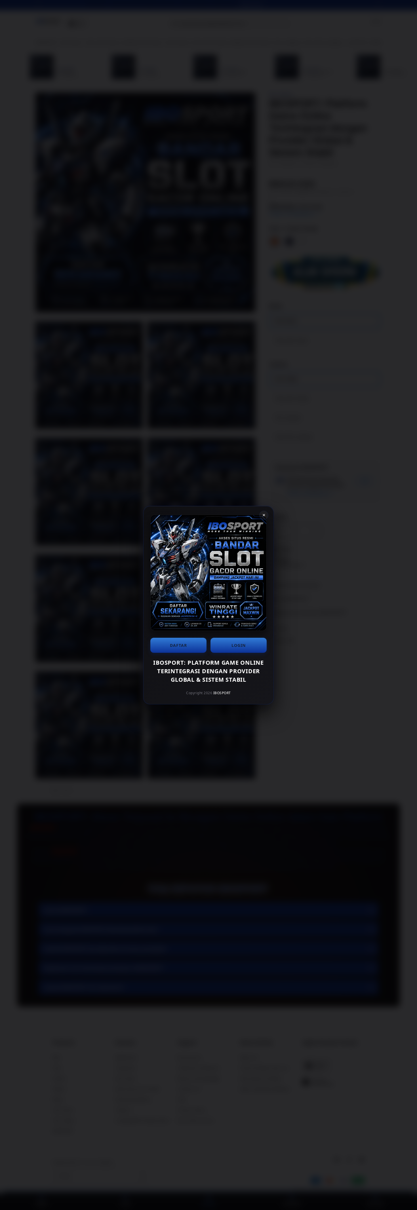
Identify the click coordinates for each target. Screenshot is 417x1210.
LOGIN (238, 645)
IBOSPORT (222, 692)
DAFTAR (178, 645)
